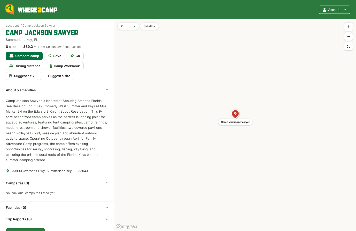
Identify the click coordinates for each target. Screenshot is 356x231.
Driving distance (27, 66)
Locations (13, 25)
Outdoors (128, 26)
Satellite (149, 26)
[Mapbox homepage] (126, 227)
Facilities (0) (16, 207)
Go (78, 56)
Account (334, 10)
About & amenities (21, 90)
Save (57, 56)
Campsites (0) (17, 183)
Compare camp (27, 56)
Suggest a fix (24, 76)
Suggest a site (59, 76)
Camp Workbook (67, 66)
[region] (235, 125)
